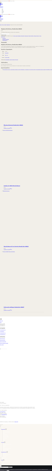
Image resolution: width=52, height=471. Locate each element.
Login (0, 322)
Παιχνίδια (2, 442)
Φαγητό (4, 439)
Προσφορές (2, 464)
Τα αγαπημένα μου (2, 334)
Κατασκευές (4, 456)
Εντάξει (8, 470)
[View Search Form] (0, 2)
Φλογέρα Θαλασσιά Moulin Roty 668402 (13, 125)
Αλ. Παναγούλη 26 (2, 411)
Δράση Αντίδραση (12, 59)
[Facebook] (0, 4)
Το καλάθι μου (2, 331)
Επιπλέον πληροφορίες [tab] (6, 39)
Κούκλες (4, 443)
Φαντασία (16, 59)
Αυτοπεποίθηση (7, 59)
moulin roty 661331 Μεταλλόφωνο (12, 185)
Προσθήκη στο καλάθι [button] (7, 128)
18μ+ (6, 55)
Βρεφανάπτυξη (3, 429)
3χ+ (7, 55)
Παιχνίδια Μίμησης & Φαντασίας (7, 448)
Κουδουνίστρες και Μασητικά (6, 432)
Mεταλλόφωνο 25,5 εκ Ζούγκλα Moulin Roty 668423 (16, 246)
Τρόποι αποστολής (2, 340)
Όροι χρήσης (2, 344)
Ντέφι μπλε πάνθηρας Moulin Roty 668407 (14, 307)
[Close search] (0, 466)
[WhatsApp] (2, 4)
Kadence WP (16, 421)
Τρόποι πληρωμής (2, 338)
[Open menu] (1, 21)
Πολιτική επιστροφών (3, 341)
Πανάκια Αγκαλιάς (5, 434)
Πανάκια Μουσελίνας (5, 435)
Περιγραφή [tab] (4, 38)
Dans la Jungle (7, 57)
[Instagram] (1, 4)
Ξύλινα (4, 447)
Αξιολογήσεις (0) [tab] (5, 40)
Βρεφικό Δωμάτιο (5, 438)
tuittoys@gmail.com (4, 414)
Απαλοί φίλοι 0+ (5, 430)
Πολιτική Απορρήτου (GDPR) (4, 343)
